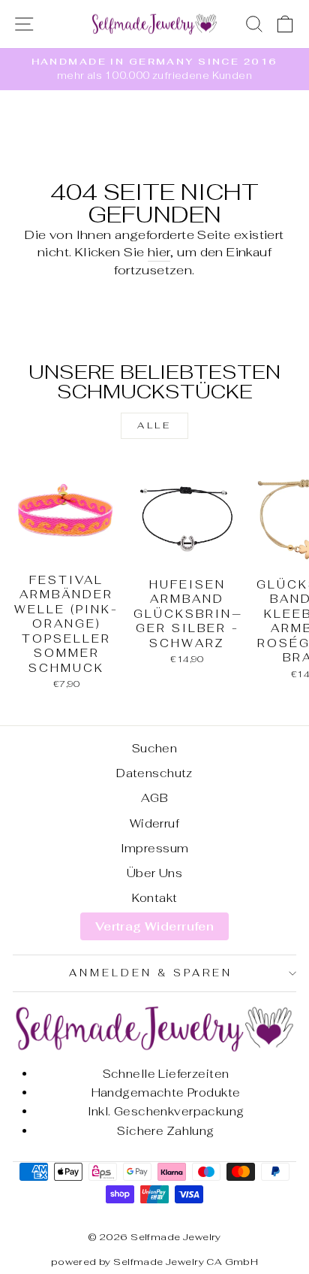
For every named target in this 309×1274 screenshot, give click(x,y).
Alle (154, 425)
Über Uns (154, 873)
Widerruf (154, 823)
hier (159, 252)
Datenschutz (154, 773)
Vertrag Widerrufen (154, 926)
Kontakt (155, 898)
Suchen (154, 748)
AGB (154, 798)
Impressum (155, 848)
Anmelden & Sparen (150, 973)
